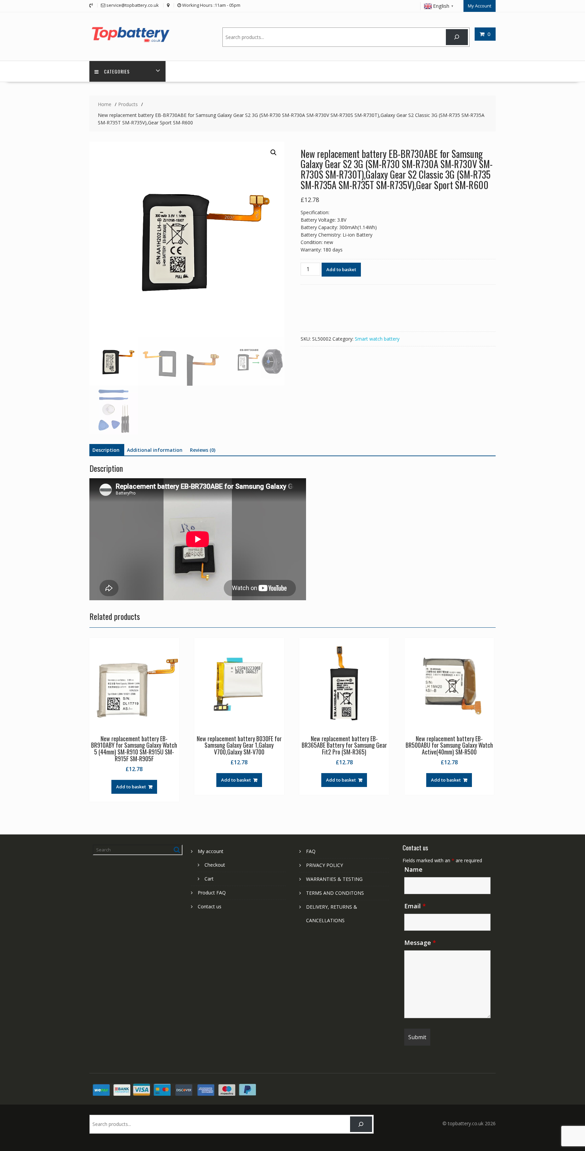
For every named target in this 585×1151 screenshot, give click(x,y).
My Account (479, 6)
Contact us (209, 906)
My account (210, 851)
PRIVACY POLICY (324, 865)
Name (413, 869)
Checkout (214, 865)
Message (420, 942)
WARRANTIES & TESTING (334, 879)
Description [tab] (106, 450)
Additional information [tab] (154, 450)
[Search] (457, 37)
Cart (209, 878)
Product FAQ (212, 892)
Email (415, 906)
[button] (273, 152)
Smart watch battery (377, 339)
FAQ (311, 851)
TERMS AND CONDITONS (335, 893)
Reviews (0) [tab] (202, 450)
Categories (117, 71)
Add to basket (341, 269)
